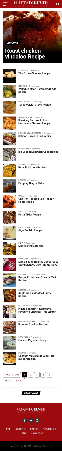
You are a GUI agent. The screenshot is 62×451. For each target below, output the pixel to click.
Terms (24, 433)
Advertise (34, 429)
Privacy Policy (49, 429)
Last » (19, 380)
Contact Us (21, 429)
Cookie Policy (37, 433)
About (9, 429)
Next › (8, 380)
